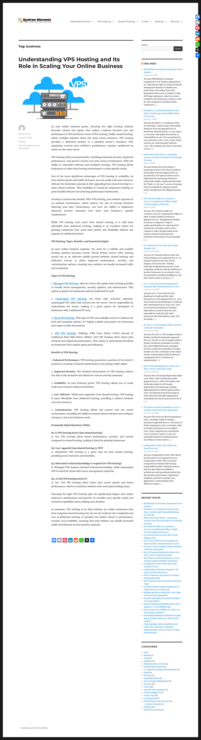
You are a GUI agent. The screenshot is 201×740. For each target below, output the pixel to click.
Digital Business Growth (154, 664)
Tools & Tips (149, 695)
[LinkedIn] (197, 33)
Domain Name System (153, 667)
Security (175, 21)
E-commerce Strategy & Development (160, 669)
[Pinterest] (197, 28)
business (22, 145)
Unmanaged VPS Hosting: (71, 298)
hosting (30, 145)
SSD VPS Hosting (65, 333)
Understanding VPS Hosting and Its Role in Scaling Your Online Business (70, 62)
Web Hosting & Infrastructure (157, 701)
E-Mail (145, 21)
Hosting (22, 141)
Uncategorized (150, 698)
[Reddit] (197, 39)
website (26, 148)
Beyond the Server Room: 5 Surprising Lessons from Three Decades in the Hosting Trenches (163, 157)
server (37, 145)
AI (145, 652)
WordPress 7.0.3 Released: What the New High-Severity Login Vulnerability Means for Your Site (162, 113)
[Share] (197, 55)
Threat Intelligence (152, 692)
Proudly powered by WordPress (34, 728)
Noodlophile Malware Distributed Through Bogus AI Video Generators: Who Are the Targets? (162, 618)
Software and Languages (154, 690)
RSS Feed (150, 63)
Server (146, 687)
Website (147, 707)
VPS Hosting (104, 21)
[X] (197, 50)
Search (145, 45)
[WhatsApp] (197, 44)
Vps (20, 148)
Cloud (146, 658)
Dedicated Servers (80, 21)
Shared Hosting (126, 21)
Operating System (151, 678)
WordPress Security (152, 710)
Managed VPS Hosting (65, 283)
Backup (159, 21)
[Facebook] (197, 17)
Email (146, 672)
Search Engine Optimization (156, 681)
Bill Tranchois (24, 134)
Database (148, 661)
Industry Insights (153, 704)
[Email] (197, 22)
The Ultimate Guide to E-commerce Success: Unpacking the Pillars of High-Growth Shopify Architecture (161, 201)
